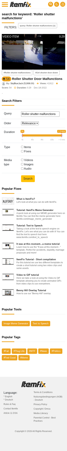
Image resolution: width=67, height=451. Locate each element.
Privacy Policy (40, 404)
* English (8, 396)
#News (43, 351)
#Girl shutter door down (46, 73)
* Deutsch (8, 399)
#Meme (24, 357)
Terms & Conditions (43, 392)
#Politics (56, 351)
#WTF (32, 351)
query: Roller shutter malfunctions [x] (37, 26)
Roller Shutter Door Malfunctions (37, 79)
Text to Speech (40, 323)
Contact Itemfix (11, 408)
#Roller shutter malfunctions (17, 73)
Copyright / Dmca (42, 409)
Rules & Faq (10, 404)
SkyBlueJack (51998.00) (22, 83)
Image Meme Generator (16, 323)
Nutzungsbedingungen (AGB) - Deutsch (48, 398)
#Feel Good (10, 357)
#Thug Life (19, 351)
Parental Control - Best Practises (45, 419)
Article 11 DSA (11, 413)
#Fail (6, 351)
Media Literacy (41, 413)
